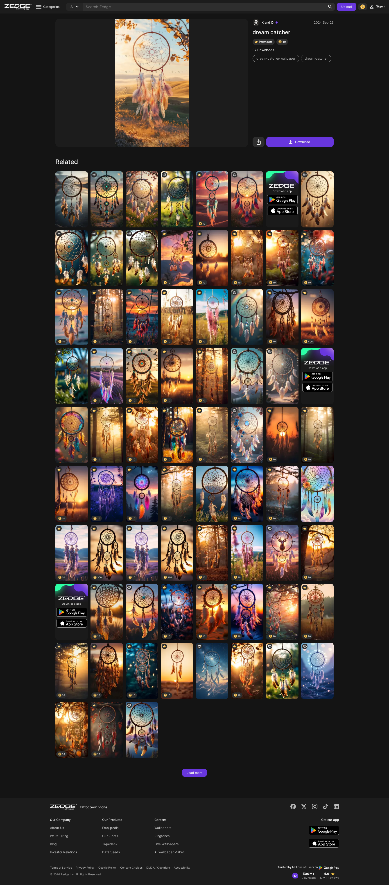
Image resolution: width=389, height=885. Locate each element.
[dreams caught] (317, 199)
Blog (53, 844)
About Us (57, 828)
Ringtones (162, 836)
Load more (195, 773)
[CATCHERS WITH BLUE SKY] (212, 494)
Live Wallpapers (166, 844)
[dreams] (177, 199)
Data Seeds (111, 852)
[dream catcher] (142, 199)
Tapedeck (110, 844)
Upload (346, 7)
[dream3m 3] (142, 612)
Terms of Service (61, 867)
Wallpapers (162, 828)
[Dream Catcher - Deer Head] (282, 553)
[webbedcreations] (282, 376)
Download (302, 142)
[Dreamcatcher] (247, 376)
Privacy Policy (85, 867)
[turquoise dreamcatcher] (106, 199)
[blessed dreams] (106, 258)
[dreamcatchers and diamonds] (247, 317)
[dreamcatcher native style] (142, 258)
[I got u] (71, 258)
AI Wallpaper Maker (169, 852)
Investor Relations (63, 852)
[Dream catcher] (317, 494)
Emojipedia (110, 828)
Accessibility (182, 867)
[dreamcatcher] (71, 376)
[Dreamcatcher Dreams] (71, 199)
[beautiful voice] (282, 671)
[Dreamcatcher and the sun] (247, 199)
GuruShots (110, 836)
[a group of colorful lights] (142, 730)
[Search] (330, 7)
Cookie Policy (107, 867)
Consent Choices (131, 867)
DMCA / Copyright (158, 867)
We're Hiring (59, 836)
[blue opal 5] (247, 435)
